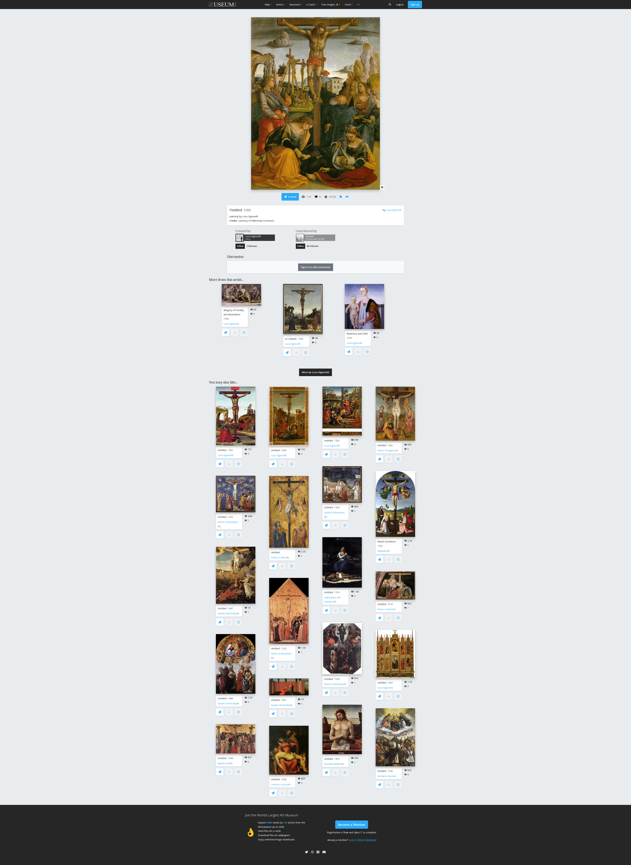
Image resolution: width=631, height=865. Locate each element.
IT (219, 526)
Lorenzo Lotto (279, 784)
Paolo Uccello (278, 557)
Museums (295, 4)
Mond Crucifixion (386, 541)
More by (315, 372)
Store (348, 4)
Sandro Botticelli (227, 613)
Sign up (415, 4)
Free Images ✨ (330, 4)
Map (267, 4)
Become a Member (351, 825)
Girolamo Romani (386, 776)
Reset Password (367, 839)
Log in (399, 4)
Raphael (381, 550)
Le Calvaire (291, 338)
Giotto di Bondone (228, 522)
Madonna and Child (357, 333)
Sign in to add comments (315, 267)
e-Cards (310, 4)
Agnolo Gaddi (225, 763)
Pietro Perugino (385, 450)
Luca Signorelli (393, 210)
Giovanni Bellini (332, 763)
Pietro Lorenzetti (386, 609)
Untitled (222, 450)
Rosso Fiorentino (333, 684)
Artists (279, 4)
